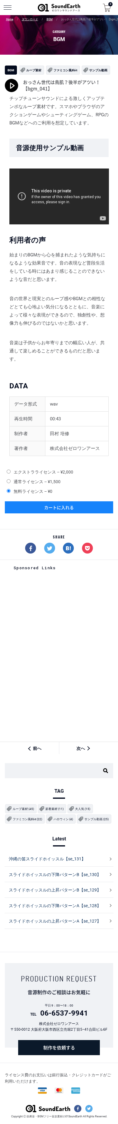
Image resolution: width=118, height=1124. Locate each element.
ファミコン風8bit (65, 70)
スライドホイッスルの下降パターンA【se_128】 (55, 905)
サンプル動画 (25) (96, 819)
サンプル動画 (98, 70)
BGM (50, 19)
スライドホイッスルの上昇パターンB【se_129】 (55, 890)
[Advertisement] (59, 613)
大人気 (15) (82, 809)
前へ (37, 748)
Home (9, 19)
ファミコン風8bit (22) (27, 819)
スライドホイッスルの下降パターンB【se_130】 (55, 874)
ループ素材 (33, 70)
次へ (81, 748)
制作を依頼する (59, 1047)
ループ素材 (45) (23, 809)
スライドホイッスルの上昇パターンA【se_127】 (55, 921)
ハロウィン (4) (63, 819)
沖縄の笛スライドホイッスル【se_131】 (47, 858)
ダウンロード (30, 19)
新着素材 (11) (54, 809)
